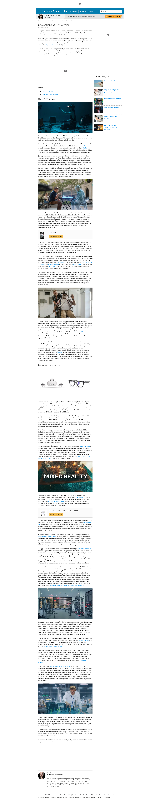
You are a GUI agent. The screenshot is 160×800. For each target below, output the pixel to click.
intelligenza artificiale (50, 45)
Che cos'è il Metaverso (48, 91)
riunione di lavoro (53, 264)
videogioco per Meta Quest (56, 501)
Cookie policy (102, 795)
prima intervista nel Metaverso (79, 332)
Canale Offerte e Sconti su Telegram (53, 16)
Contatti (74, 795)
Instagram (88, 549)
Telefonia (83, 11)
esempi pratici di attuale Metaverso (54, 646)
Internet (90, 11)
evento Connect (84, 146)
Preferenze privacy (111, 795)
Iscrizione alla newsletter (65, 795)
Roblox (81, 640)
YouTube (59, 352)
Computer (73, 11)
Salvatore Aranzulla (43, 27)
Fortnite (86, 640)
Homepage (41, 795)
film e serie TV (53, 266)
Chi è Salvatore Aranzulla (51, 795)
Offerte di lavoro (86, 795)
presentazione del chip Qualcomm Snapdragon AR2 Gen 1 (67, 585)
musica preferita (77, 264)
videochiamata (61, 262)
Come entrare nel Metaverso (50, 94)
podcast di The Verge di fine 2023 (60, 666)
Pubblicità (79, 795)
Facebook (85, 148)
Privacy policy (94, 795)
